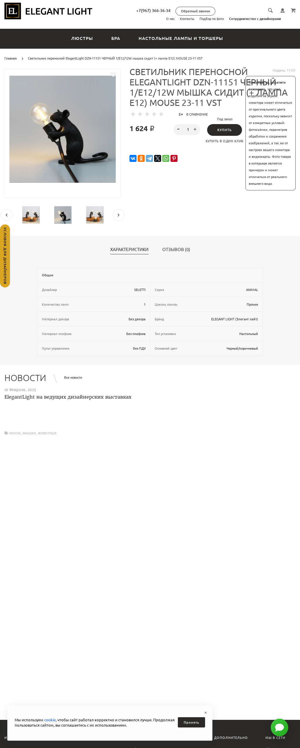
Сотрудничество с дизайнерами (255, 19)
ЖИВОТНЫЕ (47, 433)
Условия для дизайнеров (5, 255)
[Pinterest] (174, 158)
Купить (224, 130)
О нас (170, 19)
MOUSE (15, 433)
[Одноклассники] (141, 158)
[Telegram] (149, 158)
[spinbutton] (186, 129)
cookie (50, 720)
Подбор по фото (212, 19)
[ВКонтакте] (133, 158)
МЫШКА (29, 433)
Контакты (187, 19)
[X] (157, 158)
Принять (191, 722)
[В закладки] (113, 74)
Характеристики (129, 249)
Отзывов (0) (176, 249)
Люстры (82, 38)
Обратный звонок (195, 11)
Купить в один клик (225, 141)
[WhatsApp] (165, 158)
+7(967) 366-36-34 (153, 10)
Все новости (73, 377)
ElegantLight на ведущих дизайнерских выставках (68, 397)
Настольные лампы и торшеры (181, 38)
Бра (115, 38)
